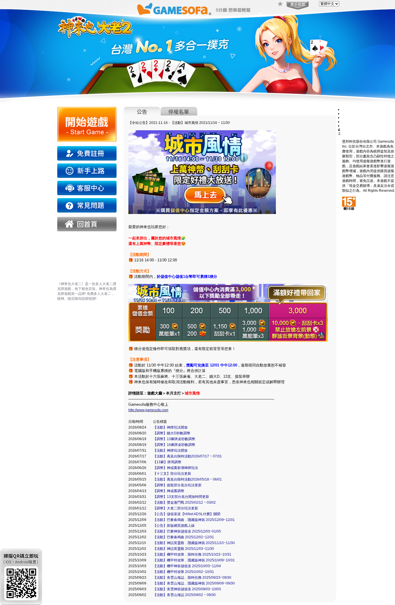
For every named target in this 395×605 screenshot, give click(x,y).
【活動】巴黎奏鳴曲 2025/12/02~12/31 (183, 537)
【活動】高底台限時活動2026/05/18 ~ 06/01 (187, 479)
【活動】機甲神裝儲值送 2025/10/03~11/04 (187, 566)
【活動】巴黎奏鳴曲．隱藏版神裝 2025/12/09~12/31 (194, 520)
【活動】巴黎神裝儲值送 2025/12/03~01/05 (187, 531)
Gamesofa (174, 9)
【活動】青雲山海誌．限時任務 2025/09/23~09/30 (192, 578)
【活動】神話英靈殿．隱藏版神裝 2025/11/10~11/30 (194, 543)
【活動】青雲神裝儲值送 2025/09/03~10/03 (187, 589)
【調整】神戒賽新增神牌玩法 (175, 468)
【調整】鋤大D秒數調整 (171, 433)
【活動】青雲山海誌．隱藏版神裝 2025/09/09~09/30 (194, 583)
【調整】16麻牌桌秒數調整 (174, 445)
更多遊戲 (297, 5)
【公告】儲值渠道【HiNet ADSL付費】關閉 (186, 514)
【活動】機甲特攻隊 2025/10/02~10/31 (183, 572)
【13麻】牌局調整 (167, 462)
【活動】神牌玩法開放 (170, 427)
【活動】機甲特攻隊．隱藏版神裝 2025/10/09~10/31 (194, 560)
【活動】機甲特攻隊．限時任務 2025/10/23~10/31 (192, 554)
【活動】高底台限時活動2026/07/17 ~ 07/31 (187, 456)
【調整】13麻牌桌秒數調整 (174, 439)
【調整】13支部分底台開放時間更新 (181, 497)
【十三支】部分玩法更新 (172, 474)
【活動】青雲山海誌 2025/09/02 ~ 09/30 (184, 595)
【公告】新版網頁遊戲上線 (174, 526)
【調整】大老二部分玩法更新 (175, 508)
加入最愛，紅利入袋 (280, 4)
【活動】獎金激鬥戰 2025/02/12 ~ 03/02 (184, 502)
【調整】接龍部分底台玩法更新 (177, 485)
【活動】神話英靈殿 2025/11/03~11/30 (183, 549)
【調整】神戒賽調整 (168, 491)
